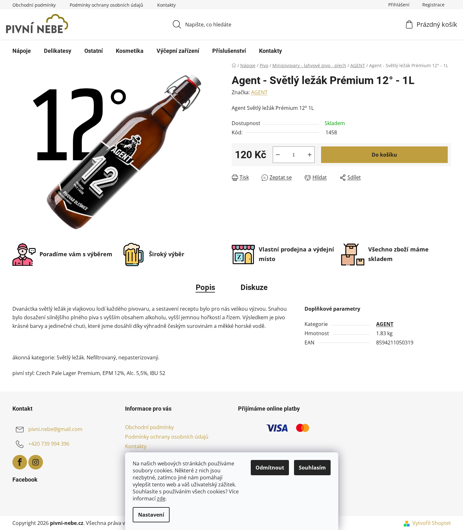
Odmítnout (270, 467)
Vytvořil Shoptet (431, 522)
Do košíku (384, 154)
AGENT (259, 92)
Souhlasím (312, 467)
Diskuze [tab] (254, 287)
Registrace (433, 5)
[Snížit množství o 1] (278, 155)
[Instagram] (35, 462)
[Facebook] (19, 462)
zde (161, 498)
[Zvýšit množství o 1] (309, 155)
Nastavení (151, 514)
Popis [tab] (205, 287)
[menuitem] (21, 51)
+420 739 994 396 (48, 443)
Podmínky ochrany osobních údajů (106, 5)
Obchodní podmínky (34, 5)
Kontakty (166, 5)
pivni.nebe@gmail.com (55, 429)
